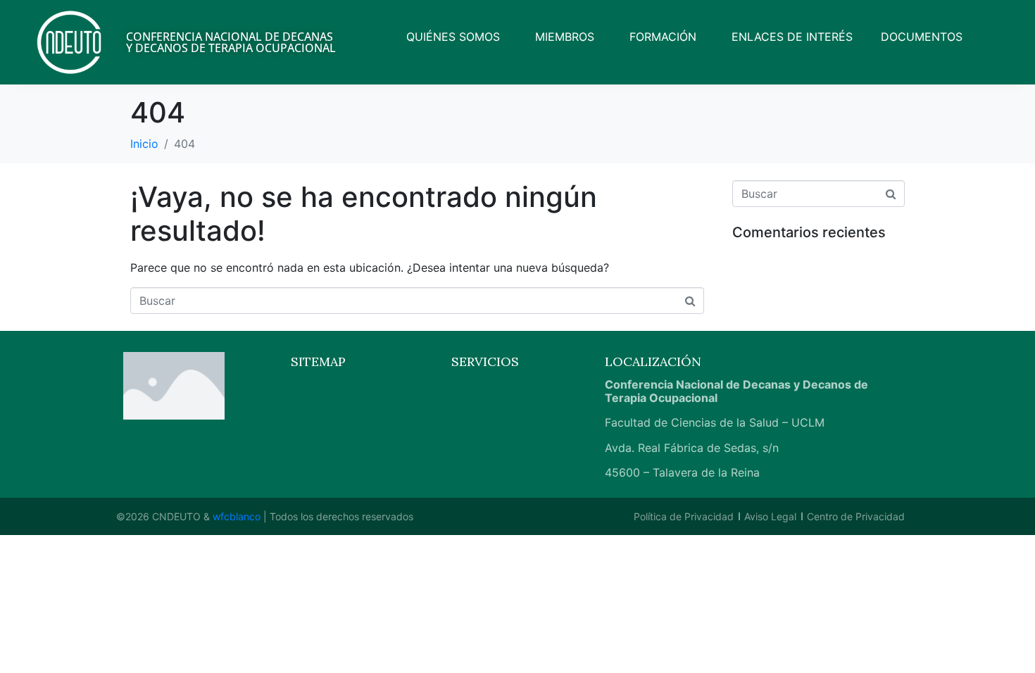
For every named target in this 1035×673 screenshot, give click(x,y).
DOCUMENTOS (921, 37)
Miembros (564, 37)
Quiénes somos (453, 37)
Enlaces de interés (792, 37)
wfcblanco (237, 516)
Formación (662, 37)
